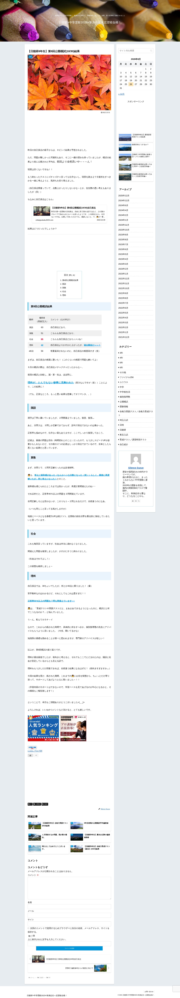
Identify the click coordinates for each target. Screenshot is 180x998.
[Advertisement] (69, 129)
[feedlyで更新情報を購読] (135, 501)
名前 (30, 902)
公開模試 (37, 804)
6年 (31, 804)
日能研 (46, 804)
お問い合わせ (149, 991)
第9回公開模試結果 (70, 280)
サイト (31, 919)
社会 (64, 291)
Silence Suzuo (136, 467)
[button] (151, 50)
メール (31, 911)
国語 (64, 284)
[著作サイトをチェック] (132, 501)
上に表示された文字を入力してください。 (47, 939)
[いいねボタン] (30, 755)
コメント (33, 875)
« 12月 (121, 94)
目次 (66, 275)
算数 (64, 288)
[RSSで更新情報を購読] (139, 501)
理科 (64, 295)
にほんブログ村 (35, 751)
